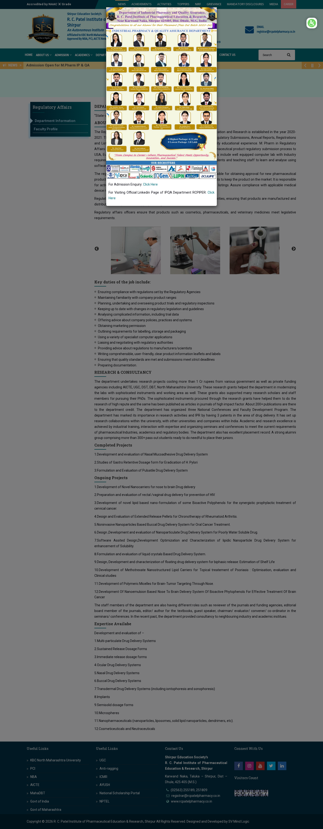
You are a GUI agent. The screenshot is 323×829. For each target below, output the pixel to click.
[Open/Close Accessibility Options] (312, 23)
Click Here (150, 184)
